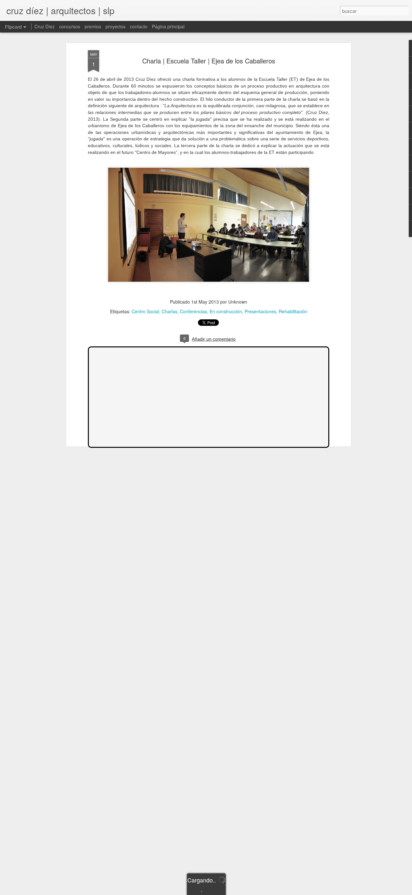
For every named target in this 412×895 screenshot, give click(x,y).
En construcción (226, 311)
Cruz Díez (44, 26)
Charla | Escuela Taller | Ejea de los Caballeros (208, 60)
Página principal (168, 26)
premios (93, 26)
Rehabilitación (293, 311)
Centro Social (145, 311)
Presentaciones (260, 311)
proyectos (116, 26)
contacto (138, 26)
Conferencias (193, 311)
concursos (69, 26)
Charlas (169, 311)
